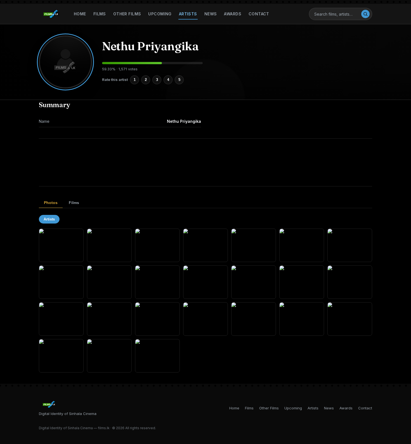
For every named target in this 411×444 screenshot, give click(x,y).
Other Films (127, 13)
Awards (232, 13)
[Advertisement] (205, 162)
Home (80, 13)
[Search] (365, 14)
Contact (259, 13)
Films (99, 13)
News (210, 13)
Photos (51, 202)
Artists (188, 13)
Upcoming (159, 13)
